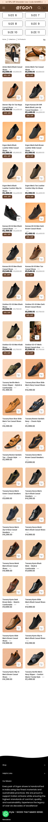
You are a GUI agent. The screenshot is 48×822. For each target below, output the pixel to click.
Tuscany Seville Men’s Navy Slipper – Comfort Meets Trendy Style (34, 674)
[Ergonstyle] (24, 7)
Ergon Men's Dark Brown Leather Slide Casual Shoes (34, 147)
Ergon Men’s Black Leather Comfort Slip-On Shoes (12, 188)
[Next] (45, 2)
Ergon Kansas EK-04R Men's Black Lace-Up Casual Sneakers (33, 107)
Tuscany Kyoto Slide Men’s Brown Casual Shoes (10, 638)
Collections (12, 39)
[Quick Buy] (16, 59)
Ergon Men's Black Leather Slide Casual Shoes (10, 147)
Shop (4, 765)
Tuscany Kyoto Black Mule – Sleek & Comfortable (33, 566)
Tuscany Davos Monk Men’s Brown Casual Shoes (10, 566)
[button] (39, 8)
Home (4, 39)
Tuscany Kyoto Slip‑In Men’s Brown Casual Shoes (10, 674)
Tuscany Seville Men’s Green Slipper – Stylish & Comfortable (12, 385)
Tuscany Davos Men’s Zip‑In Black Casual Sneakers (33, 493)
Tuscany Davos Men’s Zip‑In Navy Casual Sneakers (10, 529)
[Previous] (3, 2)
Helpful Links (7, 773)
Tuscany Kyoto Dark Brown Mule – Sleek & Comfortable (10, 602)
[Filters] (44, 40)
